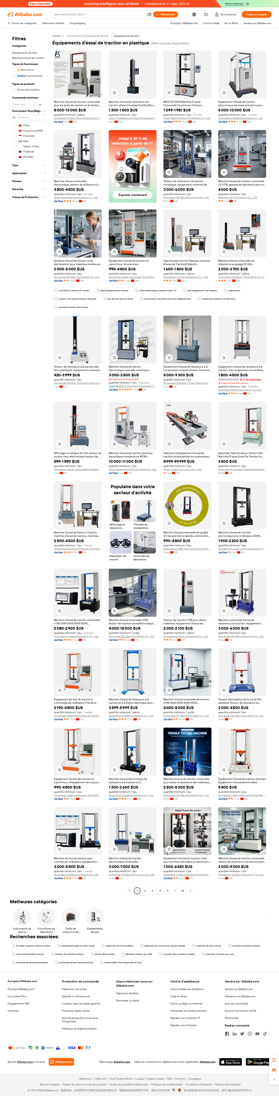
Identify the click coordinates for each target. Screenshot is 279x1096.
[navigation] (29, 464)
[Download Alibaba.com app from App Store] (230, 1062)
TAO (169, 1078)
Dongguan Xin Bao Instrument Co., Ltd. (186, 197)
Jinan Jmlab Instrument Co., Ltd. (182, 469)
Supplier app (122, 1061)
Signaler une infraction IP (185, 1017)
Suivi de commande (236, 1003)
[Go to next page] (190, 890)
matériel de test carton (208, 945)
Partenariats (232, 1017)
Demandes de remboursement (188, 1010)
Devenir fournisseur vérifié (240, 1010)
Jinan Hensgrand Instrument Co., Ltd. (76, 197)
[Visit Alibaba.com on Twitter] (242, 1033)
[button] (149, 14)
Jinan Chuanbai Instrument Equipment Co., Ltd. (133, 118)
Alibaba (56, 35)
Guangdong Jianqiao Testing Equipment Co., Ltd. (242, 469)
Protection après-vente (76, 1010)
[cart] (206, 15)
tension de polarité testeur (69, 954)
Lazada (140, 1078)
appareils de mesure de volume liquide (164, 945)
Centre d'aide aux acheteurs (187, 989)
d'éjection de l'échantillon (119, 945)
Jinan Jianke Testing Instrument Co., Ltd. (133, 469)
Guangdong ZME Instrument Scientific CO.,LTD (187, 548)
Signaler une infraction (183, 1025)
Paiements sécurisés (74, 989)
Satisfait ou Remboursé (75, 996)
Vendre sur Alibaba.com (239, 989)
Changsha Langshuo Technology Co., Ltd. (242, 277)
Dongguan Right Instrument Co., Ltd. (239, 389)
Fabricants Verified (127, 993)
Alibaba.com (207, 1061)
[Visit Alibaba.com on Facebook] (227, 1033)
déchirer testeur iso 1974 (139, 954)
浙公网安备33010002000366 (201, 1090)
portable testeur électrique (73, 307)
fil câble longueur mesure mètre (33, 945)
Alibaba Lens (25, 1061)
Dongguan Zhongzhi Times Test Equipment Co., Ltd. (187, 383)
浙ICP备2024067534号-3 (236, 1090)
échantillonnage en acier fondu (78, 945)
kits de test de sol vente (120, 299)
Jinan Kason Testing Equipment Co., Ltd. (186, 118)
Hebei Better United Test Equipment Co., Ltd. (133, 386)
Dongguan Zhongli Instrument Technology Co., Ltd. (78, 548)
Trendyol (180, 1078)
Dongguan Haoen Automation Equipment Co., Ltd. (78, 469)
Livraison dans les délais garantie (81, 1003)
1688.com (100, 1078)
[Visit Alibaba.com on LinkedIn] (234, 1033)
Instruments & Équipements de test (88, 35)
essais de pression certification (219, 299)
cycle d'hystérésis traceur (30, 954)
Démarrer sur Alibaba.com (240, 996)
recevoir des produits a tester (179, 954)
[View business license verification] (174, 1090)
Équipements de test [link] (126, 35)
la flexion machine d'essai (246, 945)
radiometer (234, 290)
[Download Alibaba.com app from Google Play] (258, 1062)
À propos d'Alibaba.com (22, 981)
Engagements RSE (18, 1003)
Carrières (13, 1010)
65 (182, 890)
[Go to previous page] (129, 890)
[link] (274, 1060)
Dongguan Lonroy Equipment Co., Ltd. (185, 277)
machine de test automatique (32, 962)
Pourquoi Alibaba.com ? (21, 989)
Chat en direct (178, 996)
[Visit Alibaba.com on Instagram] (249, 1033)
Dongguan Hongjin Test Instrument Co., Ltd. (78, 383)
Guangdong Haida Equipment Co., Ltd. (240, 118)
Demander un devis (127, 1000)
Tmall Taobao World (121, 1078)
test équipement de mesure (202, 290)
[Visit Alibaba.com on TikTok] (265, 1033)
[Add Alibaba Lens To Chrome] (61, 1062)
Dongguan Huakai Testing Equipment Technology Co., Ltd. (78, 118)
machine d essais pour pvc (220, 954)
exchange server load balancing (76, 962)
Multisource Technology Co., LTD (237, 197)
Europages (194, 1078)
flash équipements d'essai (114, 290)
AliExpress (85, 1078)
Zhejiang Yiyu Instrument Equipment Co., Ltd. (242, 548)
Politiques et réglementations (79, 1028)
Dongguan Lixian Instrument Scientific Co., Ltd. (133, 277)
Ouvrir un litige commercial (186, 1003)
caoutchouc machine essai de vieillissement (167, 299)
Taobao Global (155, 1078)
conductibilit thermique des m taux (123, 962)
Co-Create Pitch (17, 996)
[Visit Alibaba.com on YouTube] (257, 1033)
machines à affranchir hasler (74, 290)
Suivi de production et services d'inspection (80, 1019)
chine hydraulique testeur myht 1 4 (157, 290)
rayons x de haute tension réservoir (77, 299)
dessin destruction (105, 954)
